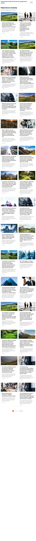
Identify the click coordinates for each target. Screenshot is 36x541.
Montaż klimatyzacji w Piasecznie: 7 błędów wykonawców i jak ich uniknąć (8, 395)
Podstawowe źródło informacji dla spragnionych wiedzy (14, 2)
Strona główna (31, 2)
